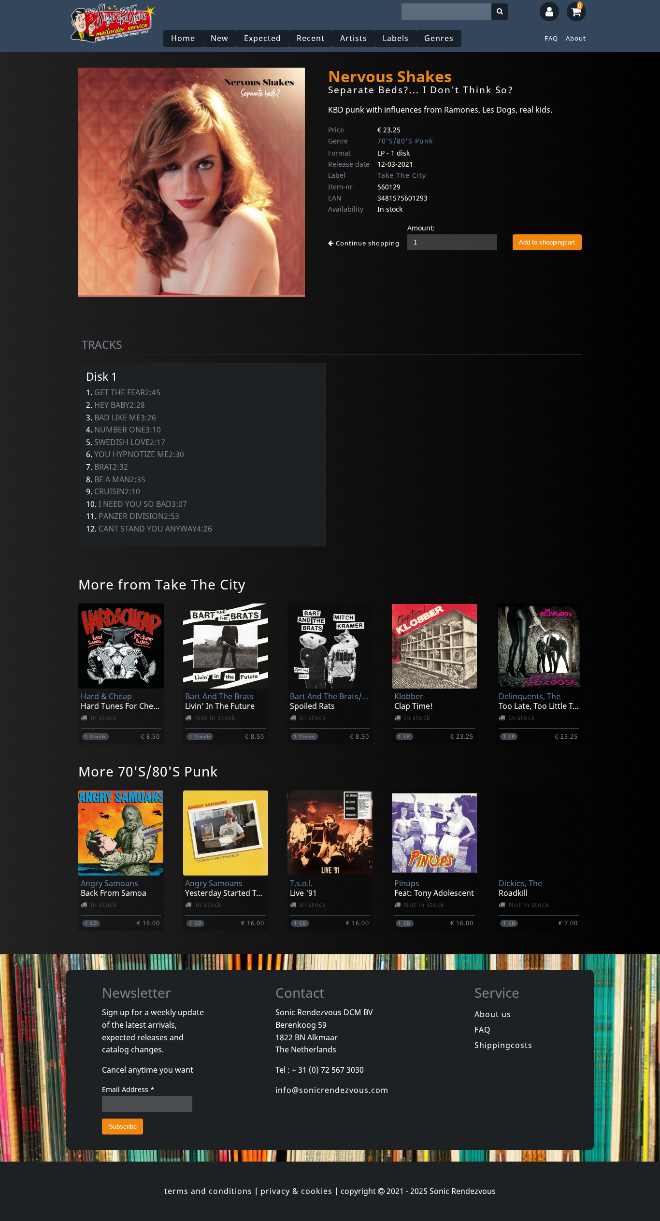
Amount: (421, 227)
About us (492, 1014)
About (576, 38)
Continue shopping (367, 243)
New (220, 38)
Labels (396, 38)
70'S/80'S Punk (405, 140)
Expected (262, 38)
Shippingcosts (503, 1045)
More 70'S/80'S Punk (148, 771)
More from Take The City (161, 584)
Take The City (401, 175)
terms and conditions (208, 1191)
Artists (353, 38)
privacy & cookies (296, 1191)
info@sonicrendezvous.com (331, 1090)
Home (183, 38)
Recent (311, 38)
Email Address (128, 1089)
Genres (439, 38)
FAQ (551, 38)
